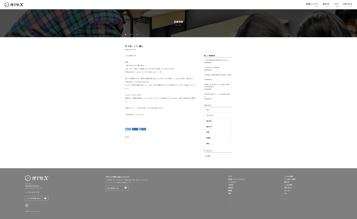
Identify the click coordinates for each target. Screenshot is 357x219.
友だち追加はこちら (113, 188)
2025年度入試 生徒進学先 (212, 67)
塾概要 (230, 190)
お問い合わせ (347, 4)
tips (134, 49)
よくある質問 (288, 185)
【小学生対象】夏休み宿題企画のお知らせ (216, 60)
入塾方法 (230, 185)
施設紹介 (230, 187)
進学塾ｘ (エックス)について (236, 179)
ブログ (336, 4)
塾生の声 (326, 4)
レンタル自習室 (288, 176)
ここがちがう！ (232, 182)
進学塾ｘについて (312, 4)
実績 (207, 132)
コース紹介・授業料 (290, 179)
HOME (230, 176)
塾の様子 (209, 121)
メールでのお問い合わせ (34, 198)
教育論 (208, 138)
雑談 (207, 143)
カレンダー (209, 115)
